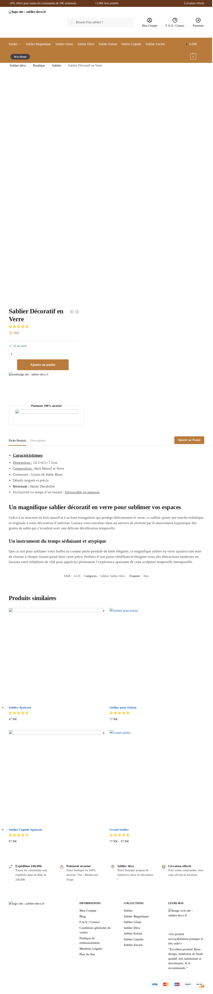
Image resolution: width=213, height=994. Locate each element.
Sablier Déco (117, 576)
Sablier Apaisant (20, 707)
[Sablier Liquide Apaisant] (56, 777)
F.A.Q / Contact (175, 25)
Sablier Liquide (134, 939)
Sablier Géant (132, 922)
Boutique (39, 65)
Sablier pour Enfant (123, 707)
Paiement (198, 25)
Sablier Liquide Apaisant (25, 829)
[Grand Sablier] (157, 777)
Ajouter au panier (43, 364)
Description (38, 440)
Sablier (56, 65)
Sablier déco (18, 65)
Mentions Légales (90, 948)
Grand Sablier (119, 829)
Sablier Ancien (133, 945)
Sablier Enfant (133, 933)
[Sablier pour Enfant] (157, 655)
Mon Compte (149, 25)
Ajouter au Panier (189, 440)
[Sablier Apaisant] (56, 655)
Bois (146, 576)
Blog (82, 916)
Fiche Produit (17, 440)
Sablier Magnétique (136, 916)
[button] (19, 326)
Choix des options (157, 725)
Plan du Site (87, 954)
